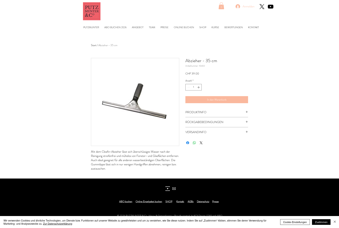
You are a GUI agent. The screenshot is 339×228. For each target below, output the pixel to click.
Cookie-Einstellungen (295, 222)
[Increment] (199, 87)
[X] (261, 6)
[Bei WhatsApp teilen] (194, 143)
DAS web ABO (214, 215)
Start (93, 45)
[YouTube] (270, 6)
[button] (221, 5)
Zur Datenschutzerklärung (57, 223)
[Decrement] (188, 87)
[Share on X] (201, 143)
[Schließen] (335, 222)
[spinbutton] (193, 87)
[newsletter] (174, 188)
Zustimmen (321, 222)
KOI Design (199, 215)
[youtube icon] (167, 188)
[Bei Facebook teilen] (188, 143)
